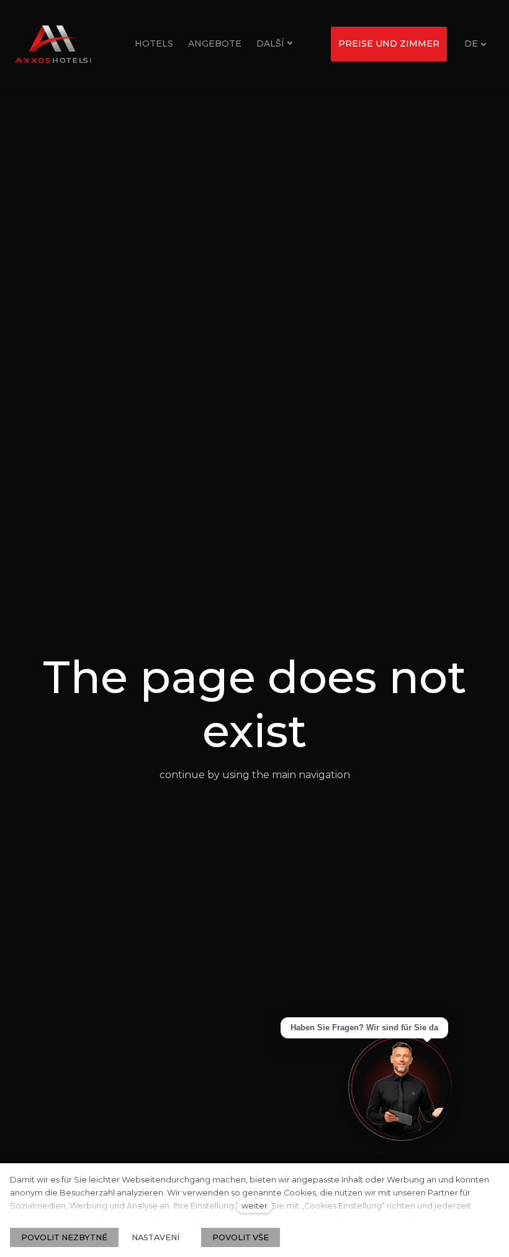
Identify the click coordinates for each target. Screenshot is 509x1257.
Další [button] (270, 43)
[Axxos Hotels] (53, 44)
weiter (254, 1205)
